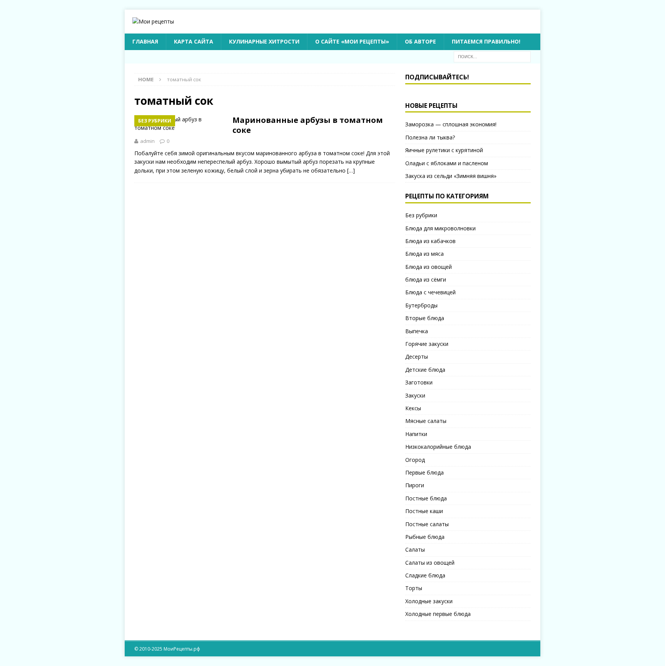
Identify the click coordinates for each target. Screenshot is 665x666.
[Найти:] (492, 56)
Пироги (414, 485)
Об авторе (420, 41)
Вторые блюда (424, 318)
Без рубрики (421, 215)
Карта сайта (193, 41)
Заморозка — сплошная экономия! (450, 124)
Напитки (416, 434)
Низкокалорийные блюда (438, 446)
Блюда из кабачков (430, 241)
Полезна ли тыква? (430, 137)
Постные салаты (427, 524)
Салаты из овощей (429, 562)
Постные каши (424, 511)
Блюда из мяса (424, 253)
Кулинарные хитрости (264, 41)
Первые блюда (424, 472)
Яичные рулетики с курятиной (444, 150)
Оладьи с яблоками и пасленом (446, 163)
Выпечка (416, 331)
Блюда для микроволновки (440, 228)
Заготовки (419, 382)
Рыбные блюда (424, 536)
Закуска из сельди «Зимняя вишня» (450, 176)
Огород (415, 459)
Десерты (416, 356)
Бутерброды (421, 305)
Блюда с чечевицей (430, 292)
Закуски (415, 395)
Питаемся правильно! (486, 41)
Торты (413, 588)
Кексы (413, 408)
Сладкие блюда (425, 575)
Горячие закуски (426, 343)
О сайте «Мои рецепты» (352, 41)
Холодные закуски (429, 601)
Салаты (415, 549)
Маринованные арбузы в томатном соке (307, 125)
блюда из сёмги (425, 279)
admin (147, 141)
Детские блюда (425, 369)
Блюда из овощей (428, 266)
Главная (145, 41)
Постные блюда (426, 498)
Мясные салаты (425, 420)
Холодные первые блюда (438, 613)
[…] (351, 170)
